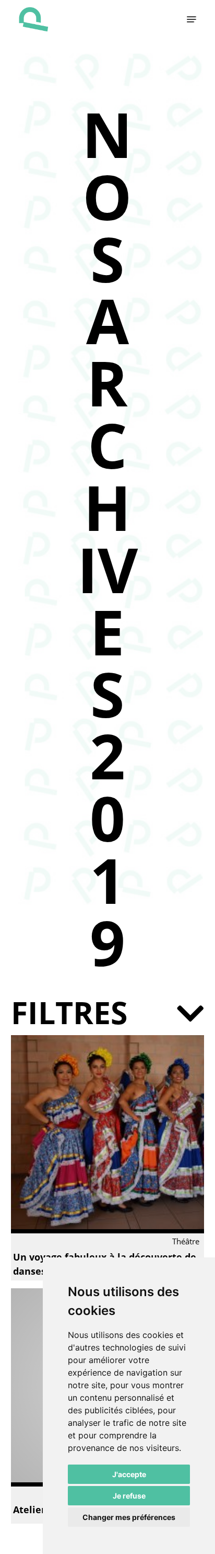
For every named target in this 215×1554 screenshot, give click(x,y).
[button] (191, 19)
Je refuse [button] (129, 1495)
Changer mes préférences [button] (128, 1517)
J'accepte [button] (129, 1474)
